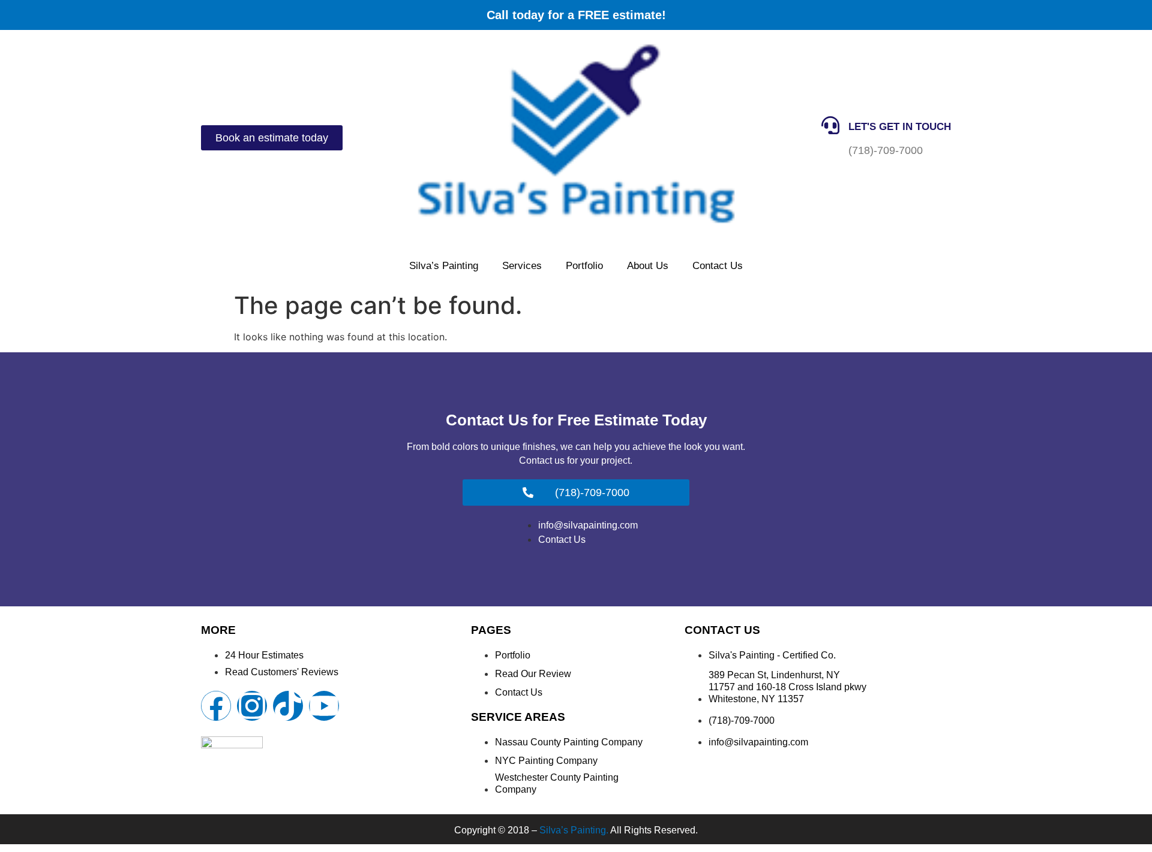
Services (522, 265)
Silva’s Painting (443, 265)
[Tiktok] (288, 706)
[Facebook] (216, 706)
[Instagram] (252, 706)
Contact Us (717, 265)
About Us (647, 265)
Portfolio (584, 265)
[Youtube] (324, 706)
